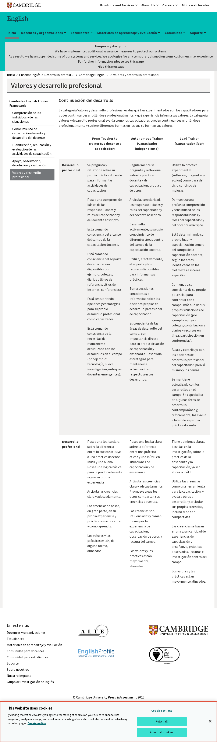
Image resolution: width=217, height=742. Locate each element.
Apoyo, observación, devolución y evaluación (29, 163)
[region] (108, 721)
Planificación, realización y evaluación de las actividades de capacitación (31, 149)
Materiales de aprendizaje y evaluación (127, 33)
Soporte (196, 33)
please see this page (129, 61)
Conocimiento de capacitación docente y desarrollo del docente (28, 133)
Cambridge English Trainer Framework (28, 103)
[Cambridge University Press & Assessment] (178, 644)
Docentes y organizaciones (42, 33)
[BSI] (164, 672)
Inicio (12, 33)
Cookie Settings (161, 710)
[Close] (210, 721)
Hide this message (111, 66)
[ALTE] (93, 645)
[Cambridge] (24, 6)
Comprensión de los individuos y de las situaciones (26, 117)
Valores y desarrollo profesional (26, 174)
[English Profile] (96, 665)
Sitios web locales (195, 5)
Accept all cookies (161, 732)
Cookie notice (37, 723)
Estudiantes (80, 33)
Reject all (162, 721)
